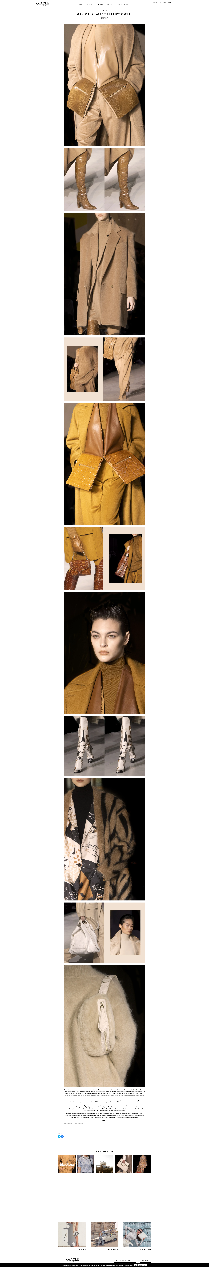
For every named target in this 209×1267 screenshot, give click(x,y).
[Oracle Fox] (42, 4)
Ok (135, 1265)
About (155, 2)
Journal (110, 4)
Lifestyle (101, 4)
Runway (104, 18)
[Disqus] (104, 1199)
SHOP (126, 4)
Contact (163, 2)
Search (170, 2)
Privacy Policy (142, 1265)
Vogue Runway (68, 1123)
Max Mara (100, 1091)
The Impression (79, 1123)
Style (81, 4)
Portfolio (118, 4)
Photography (90, 4)
